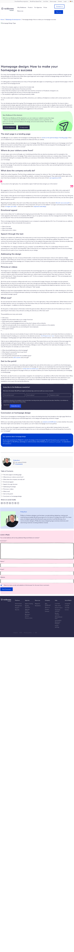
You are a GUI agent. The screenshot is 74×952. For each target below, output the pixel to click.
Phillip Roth (16, 460)
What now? (6, 491)
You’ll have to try (46, 336)
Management (18, 605)
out (53, 336)
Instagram (67, 603)
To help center (24, 127)
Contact (47, 611)
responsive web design (39, 206)
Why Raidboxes (21, 7)
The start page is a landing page (12, 474)
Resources (20, 11)
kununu (67, 609)
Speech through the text (10, 484)
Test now (58, 12)
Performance (18, 603)
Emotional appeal (8, 482)
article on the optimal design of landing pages (55, 137)
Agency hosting (29, 603)
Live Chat (57, 603)
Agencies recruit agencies (27, 611)
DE (36, 632)
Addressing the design (9, 486)
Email (2, 569)
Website (2, 577)
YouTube (67, 607)
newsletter (8, 443)
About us (47, 607)
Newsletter (38, 605)
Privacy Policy (23, 401)
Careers (47, 609)
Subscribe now (15, 406)
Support (17, 607)
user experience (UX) (55, 178)
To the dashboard (9, 127)
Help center (58, 605)
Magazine (37, 603)
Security (17, 609)
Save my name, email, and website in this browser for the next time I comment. (26, 585)
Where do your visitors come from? (13, 477)
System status (58, 607)
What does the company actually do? (14, 479)
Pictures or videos (8, 489)
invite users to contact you (30, 368)
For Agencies (38, 7)
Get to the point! (8, 494)
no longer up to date (10, 206)
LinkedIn (58, 441)
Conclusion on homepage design (12, 496)
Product (30, 7)
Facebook (51, 441)
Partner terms (28, 618)
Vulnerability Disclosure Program (58, 622)
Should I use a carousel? (62, 203)
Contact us (59, 6)
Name (2, 561)
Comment (3, 541)
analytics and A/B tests (49, 422)
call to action (17, 357)
